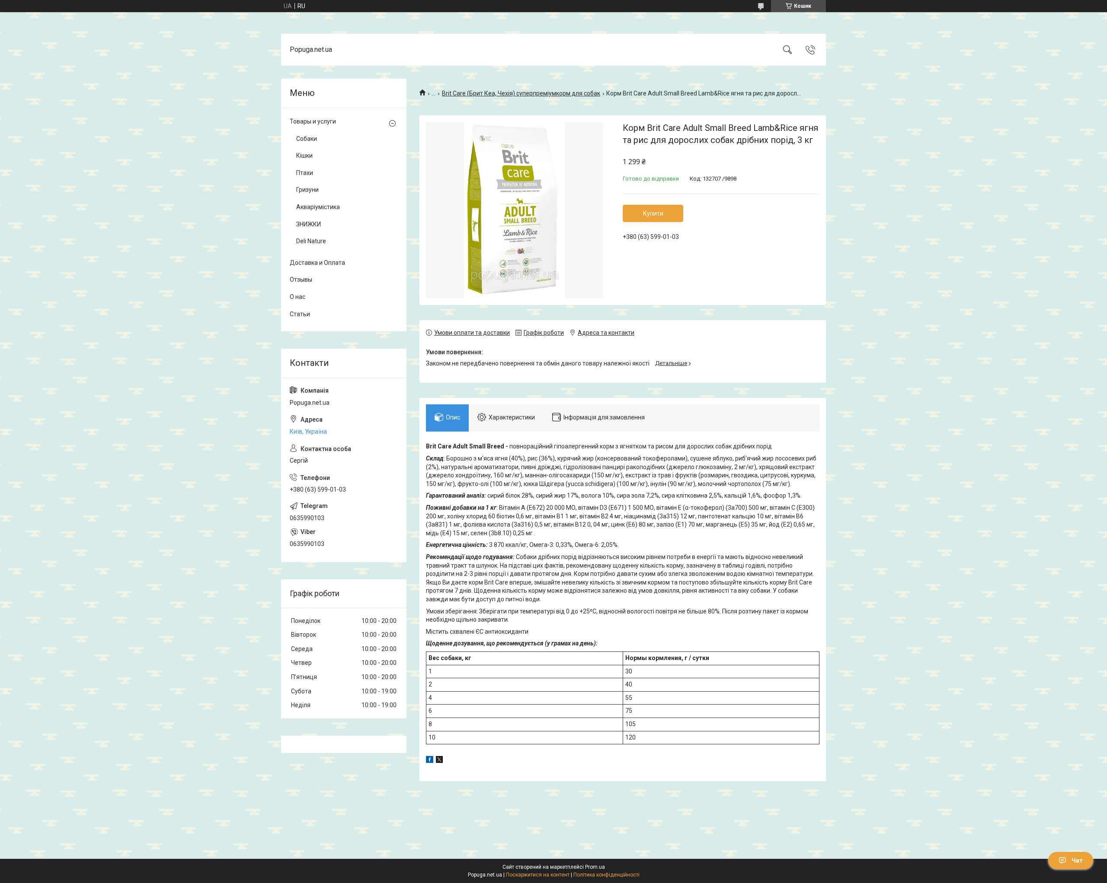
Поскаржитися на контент (537, 875)
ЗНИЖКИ (308, 224)
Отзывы (301, 279)
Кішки (304, 155)
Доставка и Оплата (317, 262)
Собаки (306, 138)
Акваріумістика (318, 206)
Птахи (304, 172)
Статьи (300, 314)
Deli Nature (311, 241)
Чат (1077, 860)
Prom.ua (595, 867)
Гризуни (307, 189)
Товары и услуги (313, 121)
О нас (297, 296)
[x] (439, 760)
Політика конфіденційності (606, 875)
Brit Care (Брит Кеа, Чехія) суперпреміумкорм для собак (521, 93)
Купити (653, 213)
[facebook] (429, 760)
